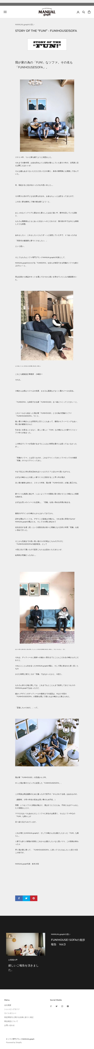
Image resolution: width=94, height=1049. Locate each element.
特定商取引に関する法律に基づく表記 (18, 1017)
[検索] (83, 12)
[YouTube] (68, 1006)
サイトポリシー (10, 1013)
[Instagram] (62, 1006)
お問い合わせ (9, 1025)
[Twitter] (56, 1006)
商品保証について (11, 1021)
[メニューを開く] (5, 12)
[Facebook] (51, 1006)
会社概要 (7, 1005)
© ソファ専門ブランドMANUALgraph (20, 1039)
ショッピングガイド (12, 1009)
